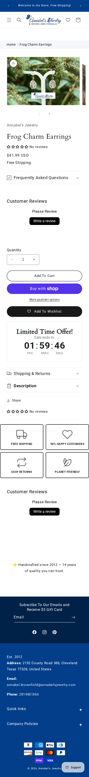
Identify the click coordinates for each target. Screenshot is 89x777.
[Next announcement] (81, 6)
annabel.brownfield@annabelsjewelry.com (41, 685)
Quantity (14, 250)
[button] (9, 20)
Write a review (44, 221)
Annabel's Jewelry (49, 768)
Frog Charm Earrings (36, 44)
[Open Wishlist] (68, 20)
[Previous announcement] (8, 6)
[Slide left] (39, 114)
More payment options (44, 299)
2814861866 (29, 694)
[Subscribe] (70, 617)
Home (11, 44)
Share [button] (16, 400)
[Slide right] (49, 114)
